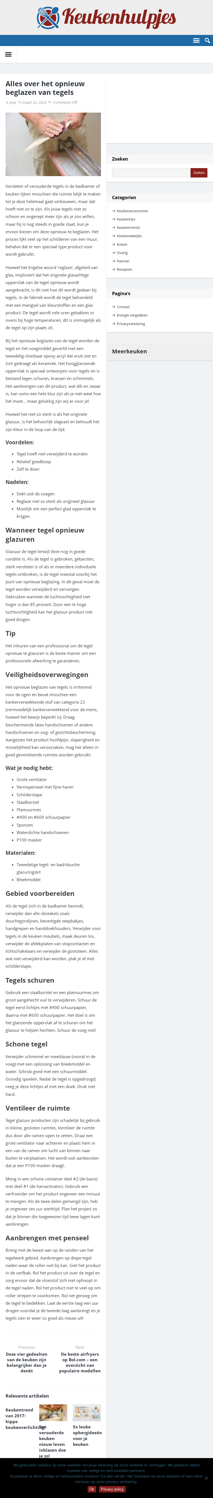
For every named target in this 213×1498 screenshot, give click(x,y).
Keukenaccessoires (132, 210)
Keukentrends (128, 227)
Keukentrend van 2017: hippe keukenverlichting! (20, 1418)
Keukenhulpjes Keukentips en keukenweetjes (106, 17)
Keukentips (126, 219)
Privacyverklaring (131, 323)
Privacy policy (112, 1489)
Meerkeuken (129, 351)
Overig (122, 252)
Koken (122, 244)
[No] (206, 1478)
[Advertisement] (151, 108)
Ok (92, 1489)
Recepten (124, 269)
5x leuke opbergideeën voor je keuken (87, 1435)
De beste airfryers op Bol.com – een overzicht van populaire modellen (80, 1362)
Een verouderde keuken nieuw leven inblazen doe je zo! (52, 1441)
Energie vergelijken (132, 315)
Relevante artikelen (27, 1396)
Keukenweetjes (129, 235)
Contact (123, 306)
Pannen (123, 260)
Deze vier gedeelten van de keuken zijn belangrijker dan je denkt (26, 1362)
